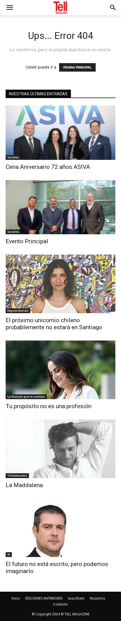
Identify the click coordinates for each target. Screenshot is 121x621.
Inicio (16, 598)
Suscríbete (76, 598)
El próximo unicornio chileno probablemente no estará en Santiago (54, 324)
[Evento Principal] (60, 207)
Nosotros (97, 598)
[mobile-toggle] (10, 7)
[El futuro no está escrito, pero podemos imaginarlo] (60, 527)
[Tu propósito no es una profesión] (60, 370)
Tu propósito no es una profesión (49, 406)
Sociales (13, 157)
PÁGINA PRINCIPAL (77, 67)
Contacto (60, 604)
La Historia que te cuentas (26, 397)
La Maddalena (24, 485)
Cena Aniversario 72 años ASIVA (48, 166)
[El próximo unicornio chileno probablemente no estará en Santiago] (60, 284)
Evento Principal (27, 241)
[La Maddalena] (60, 448)
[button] (113, 7)
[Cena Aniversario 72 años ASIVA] (60, 132)
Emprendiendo (17, 311)
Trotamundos (17, 476)
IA (8, 554)
